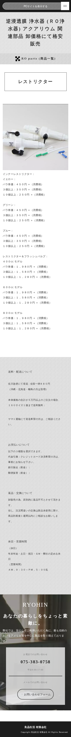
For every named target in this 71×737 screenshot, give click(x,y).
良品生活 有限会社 (35, 727)
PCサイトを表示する (36, 6)
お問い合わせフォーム (37, 694)
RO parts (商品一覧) (38, 58)
